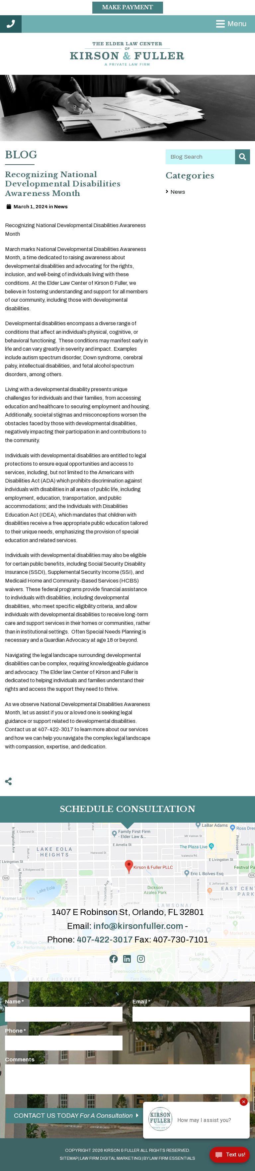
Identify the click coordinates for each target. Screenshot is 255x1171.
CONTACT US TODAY (73, 1115)
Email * (141, 1001)
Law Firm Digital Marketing (110, 1158)
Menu (237, 24)
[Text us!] (229, 1157)
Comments (20, 1059)
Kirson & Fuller (121, 1150)
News (178, 192)
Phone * (15, 1031)
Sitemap (69, 1158)
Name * (14, 1001)
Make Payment (127, 7)
